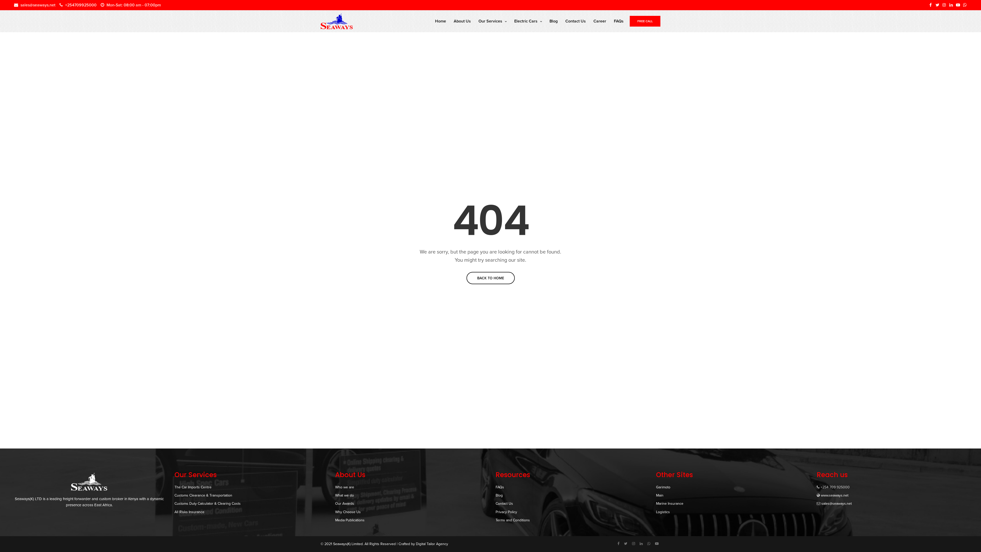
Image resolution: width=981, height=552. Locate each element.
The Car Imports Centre (193, 487)
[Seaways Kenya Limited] (337, 21)
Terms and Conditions (513, 520)
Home (440, 21)
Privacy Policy (506, 512)
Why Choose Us (348, 512)
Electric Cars (526, 21)
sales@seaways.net (836, 503)
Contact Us (575, 21)
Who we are (344, 487)
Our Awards (344, 503)
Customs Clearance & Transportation (203, 495)
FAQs (619, 21)
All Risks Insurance (189, 512)
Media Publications (350, 520)
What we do (344, 495)
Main (659, 495)
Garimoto (663, 487)
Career (599, 21)
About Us (462, 21)
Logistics (663, 512)
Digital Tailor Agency (432, 544)
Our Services (490, 21)
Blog (554, 21)
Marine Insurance (669, 503)
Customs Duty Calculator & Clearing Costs (207, 503)
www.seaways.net (834, 495)
